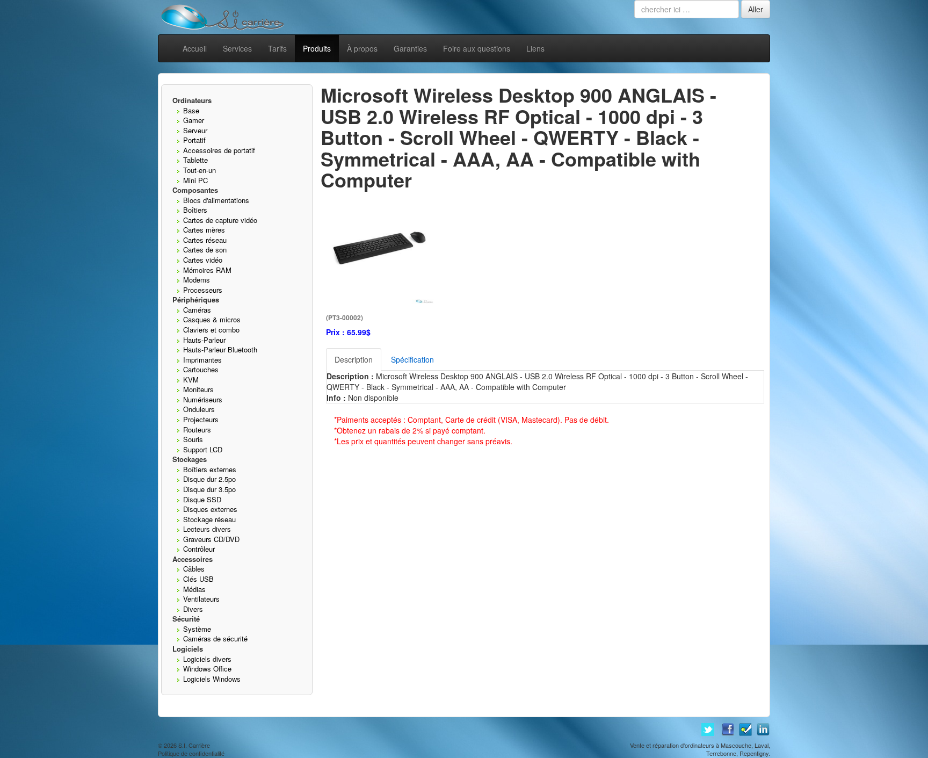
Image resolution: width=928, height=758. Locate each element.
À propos (362, 48)
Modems (196, 280)
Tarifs (277, 48)
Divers (193, 609)
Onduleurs (199, 409)
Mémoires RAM (207, 270)
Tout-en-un (199, 170)
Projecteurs (201, 419)
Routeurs (197, 429)
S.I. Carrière (194, 745)
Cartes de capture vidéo (220, 220)
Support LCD (202, 449)
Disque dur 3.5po (209, 489)
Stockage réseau (209, 519)
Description (354, 359)
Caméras (197, 310)
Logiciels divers (207, 659)
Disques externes (210, 509)
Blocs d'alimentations (216, 200)
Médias (194, 589)
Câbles (194, 569)
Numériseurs (202, 399)
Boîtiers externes (209, 469)
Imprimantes (202, 360)
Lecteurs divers (207, 529)
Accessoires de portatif (219, 150)
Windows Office (207, 668)
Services (237, 48)
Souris (193, 439)
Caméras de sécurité (215, 638)
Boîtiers (195, 210)
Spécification (412, 359)
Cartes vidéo (202, 260)
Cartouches (201, 369)
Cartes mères (204, 230)
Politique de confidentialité (191, 753)
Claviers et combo (211, 329)
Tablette (195, 160)
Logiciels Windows (212, 679)
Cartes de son (205, 249)
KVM (191, 379)
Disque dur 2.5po (209, 479)
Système (197, 629)
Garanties (410, 48)
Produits (317, 48)
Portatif (194, 140)
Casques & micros (212, 319)
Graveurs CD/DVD (211, 539)
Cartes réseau (205, 240)
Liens (535, 48)
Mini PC (195, 180)
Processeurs (202, 290)
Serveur (195, 130)
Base (191, 110)
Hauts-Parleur (204, 340)
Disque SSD (202, 499)
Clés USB (198, 579)
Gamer (193, 120)
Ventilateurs (201, 599)
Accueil (195, 48)
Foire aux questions (476, 48)
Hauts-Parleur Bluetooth (220, 349)
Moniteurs (198, 389)
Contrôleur (199, 549)
